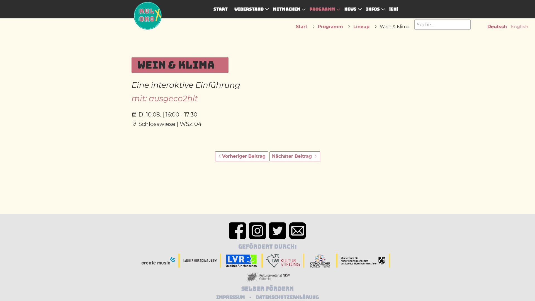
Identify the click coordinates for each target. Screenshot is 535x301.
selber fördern (267, 289)
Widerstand (249, 9)
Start (220, 9)
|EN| (393, 9)
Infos (373, 9)
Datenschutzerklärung (287, 297)
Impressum (230, 297)
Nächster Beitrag (292, 156)
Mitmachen (286, 9)
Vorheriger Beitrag (244, 156)
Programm (322, 9)
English (519, 26)
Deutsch (497, 26)
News (350, 9)
